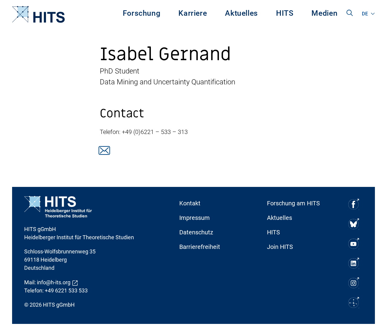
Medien (324, 13)
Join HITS (280, 246)
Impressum (194, 217)
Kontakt (189, 203)
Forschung (142, 13)
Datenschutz (196, 232)
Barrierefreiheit (199, 246)
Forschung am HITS (293, 203)
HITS (285, 13)
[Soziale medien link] (104, 150)
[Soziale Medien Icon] (353, 204)
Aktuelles (241, 13)
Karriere (192, 13)
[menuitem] (142, 14)
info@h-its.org (53, 282)
